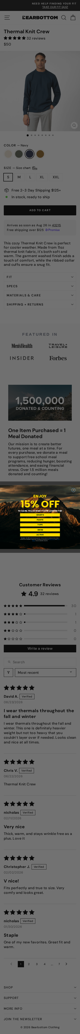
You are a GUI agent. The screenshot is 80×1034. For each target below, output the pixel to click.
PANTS (40, 519)
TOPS (39, 524)
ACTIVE (40, 534)
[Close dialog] (73, 490)
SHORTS (40, 514)
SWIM (40, 529)
